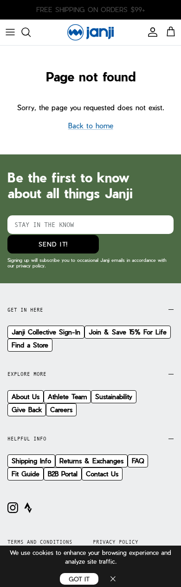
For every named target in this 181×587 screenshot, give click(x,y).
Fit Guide (25, 474)
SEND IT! (53, 243)
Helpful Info (26, 438)
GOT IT (79, 578)
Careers (61, 410)
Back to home (90, 125)
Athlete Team (67, 396)
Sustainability (113, 396)
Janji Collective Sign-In (46, 332)
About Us (25, 396)
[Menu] (10, 32)
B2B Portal (63, 474)
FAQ (138, 461)
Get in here (25, 310)
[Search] (30, 32)
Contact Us (102, 474)
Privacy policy (115, 542)
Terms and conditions (39, 542)
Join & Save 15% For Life (128, 332)
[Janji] (90, 32)
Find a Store (30, 345)
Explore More (26, 374)
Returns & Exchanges (91, 461)
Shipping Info (31, 461)
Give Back (27, 410)
